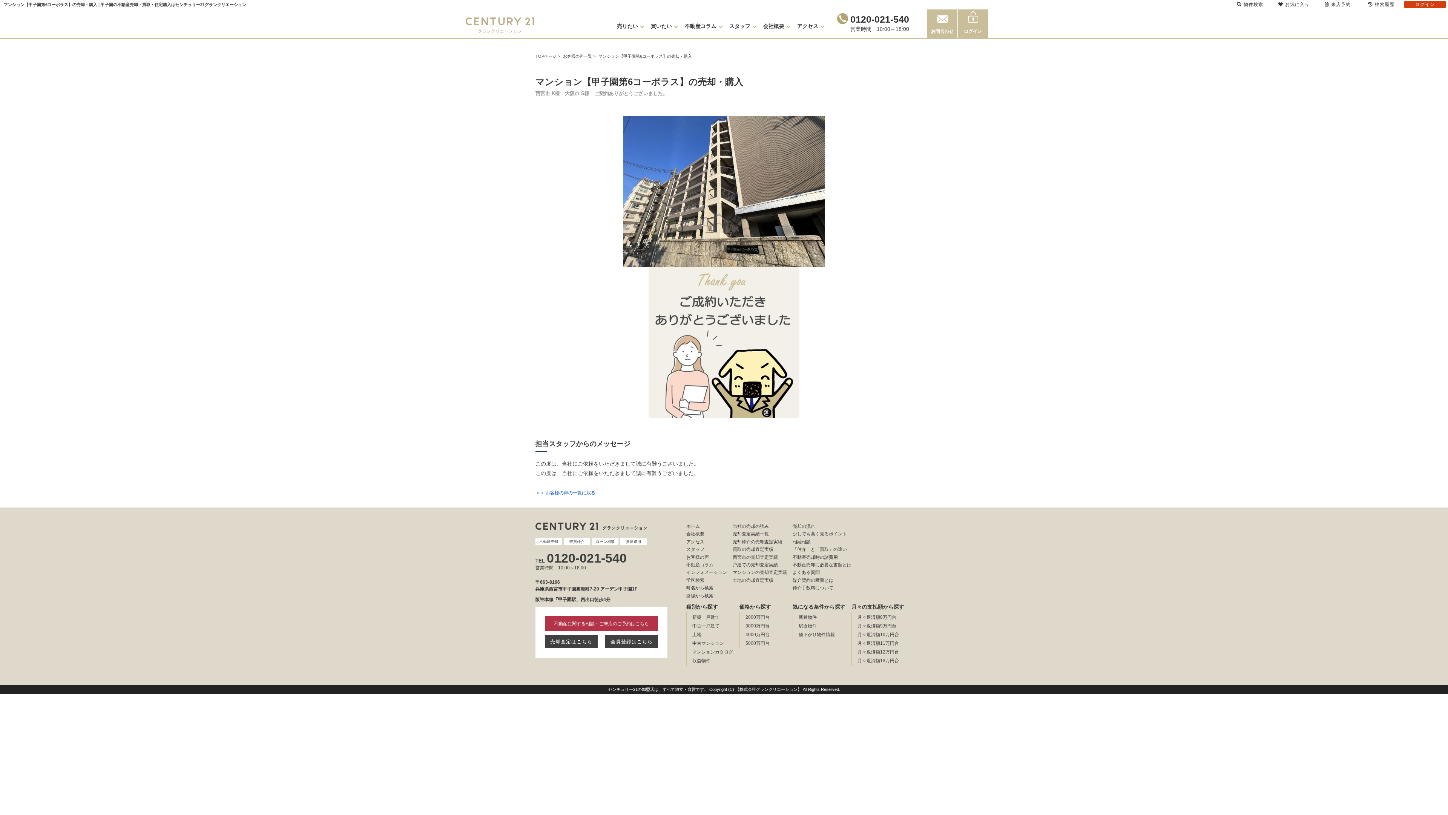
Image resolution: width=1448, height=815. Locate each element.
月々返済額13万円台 (878, 660)
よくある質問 (806, 572)
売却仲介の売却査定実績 (757, 541)
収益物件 (701, 660)
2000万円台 (757, 617)
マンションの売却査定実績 (760, 572)
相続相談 (802, 541)
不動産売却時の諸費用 (815, 557)
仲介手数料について (813, 587)
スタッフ (739, 26)
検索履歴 (1384, 4)
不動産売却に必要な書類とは (822, 564)
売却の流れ (804, 526)
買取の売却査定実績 (753, 549)
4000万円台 (757, 634)
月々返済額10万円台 (878, 634)
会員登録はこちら (631, 641)
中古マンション (708, 643)
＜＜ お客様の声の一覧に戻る (565, 492)
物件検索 (1253, 4)
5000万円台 (757, 643)
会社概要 (773, 26)
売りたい (627, 26)
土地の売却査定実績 (753, 580)
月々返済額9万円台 (876, 626)
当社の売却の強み (751, 526)
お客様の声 (697, 557)
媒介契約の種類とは (813, 580)
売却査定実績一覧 (751, 534)
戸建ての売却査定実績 (755, 564)
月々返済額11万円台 (878, 643)
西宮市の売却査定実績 (755, 557)
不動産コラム (700, 26)
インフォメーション (706, 572)
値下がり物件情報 (817, 634)
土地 (696, 634)
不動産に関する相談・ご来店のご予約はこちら (601, 623)
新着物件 (808, 617)
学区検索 (695, 580)
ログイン (973, 31)
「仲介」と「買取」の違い (820, 549)
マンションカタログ (712, 652)
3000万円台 (757, 626)
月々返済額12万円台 (878, 652)
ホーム (693, 526)
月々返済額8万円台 (876, 617)
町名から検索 (699, 587)
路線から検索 (699, 595)
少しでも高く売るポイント (820, 534)
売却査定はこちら (571, 641)
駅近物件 (808, 626)
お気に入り (1297, 4)
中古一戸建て (705, 626)
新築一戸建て (705, 617)
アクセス (807, 26)
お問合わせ (942, 31)
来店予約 (1341, 4)
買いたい (661, 26)
